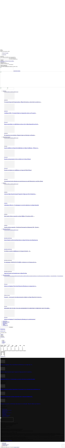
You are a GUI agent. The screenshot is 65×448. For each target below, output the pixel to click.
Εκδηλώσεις (2, 329)
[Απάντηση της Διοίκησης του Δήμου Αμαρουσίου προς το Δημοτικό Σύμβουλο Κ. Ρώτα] (2, 394)
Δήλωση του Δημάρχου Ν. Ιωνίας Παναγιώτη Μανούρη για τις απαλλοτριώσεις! (19, 319)
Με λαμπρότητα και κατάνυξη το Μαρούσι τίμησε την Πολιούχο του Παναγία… (19, 135)
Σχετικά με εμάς (4, 445)
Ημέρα (3, 342)
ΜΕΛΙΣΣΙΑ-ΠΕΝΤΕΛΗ (6, 229)
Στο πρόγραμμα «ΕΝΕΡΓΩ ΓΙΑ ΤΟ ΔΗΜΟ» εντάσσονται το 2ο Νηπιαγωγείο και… (20, 262)
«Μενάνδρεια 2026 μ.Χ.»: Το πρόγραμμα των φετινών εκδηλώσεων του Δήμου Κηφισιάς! (21, 205)
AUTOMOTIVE (5, 325)
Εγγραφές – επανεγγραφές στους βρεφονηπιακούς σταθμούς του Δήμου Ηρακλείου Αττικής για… (23, 297)
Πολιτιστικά (16, 91)
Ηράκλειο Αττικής (7, 295)
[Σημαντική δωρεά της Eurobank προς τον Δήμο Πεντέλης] (9, 270)
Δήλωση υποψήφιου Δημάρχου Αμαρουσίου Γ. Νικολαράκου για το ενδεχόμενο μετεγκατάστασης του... (20, 389)
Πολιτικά (13, 91)
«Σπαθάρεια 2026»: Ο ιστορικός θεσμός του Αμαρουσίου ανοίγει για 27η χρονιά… (20, 113)
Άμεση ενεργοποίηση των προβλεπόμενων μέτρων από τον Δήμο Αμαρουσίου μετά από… (21, 124)
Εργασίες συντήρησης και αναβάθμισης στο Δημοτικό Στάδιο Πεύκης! (18, 170)
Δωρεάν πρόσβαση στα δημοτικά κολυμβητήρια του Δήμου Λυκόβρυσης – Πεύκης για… (21, 147)
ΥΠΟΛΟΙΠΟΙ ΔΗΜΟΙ (6, 275)
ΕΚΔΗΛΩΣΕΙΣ (5, 323)
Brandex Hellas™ (16, 447)
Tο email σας (11, 64)
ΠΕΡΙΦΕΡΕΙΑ (5, 321)
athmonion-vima (2, 356)
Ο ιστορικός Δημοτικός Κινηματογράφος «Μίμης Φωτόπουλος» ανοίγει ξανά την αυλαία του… (22, 102)
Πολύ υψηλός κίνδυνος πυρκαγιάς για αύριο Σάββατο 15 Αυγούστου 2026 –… (19, 216)
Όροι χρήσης (2, 61)
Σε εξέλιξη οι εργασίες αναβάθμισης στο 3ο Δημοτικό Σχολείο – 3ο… (17, 251)
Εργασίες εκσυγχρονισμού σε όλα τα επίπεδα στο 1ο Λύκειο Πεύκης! (17, 159)
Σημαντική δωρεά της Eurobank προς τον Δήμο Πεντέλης (15, 273)
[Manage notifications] (2, 446)
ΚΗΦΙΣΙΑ (4, 183)
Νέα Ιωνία (5, 284)
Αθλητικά (7, 91)
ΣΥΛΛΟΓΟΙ (4, 322)
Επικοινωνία (4, 54)
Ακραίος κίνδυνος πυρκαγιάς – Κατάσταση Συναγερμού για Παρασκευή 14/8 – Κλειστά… (21, 227)
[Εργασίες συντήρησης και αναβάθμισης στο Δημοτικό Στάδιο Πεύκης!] (9, 167)
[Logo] (3, 89)
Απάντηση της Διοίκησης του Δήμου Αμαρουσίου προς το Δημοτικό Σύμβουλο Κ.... (16, 396)
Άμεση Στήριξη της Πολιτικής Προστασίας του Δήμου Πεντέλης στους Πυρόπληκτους (21, 240)
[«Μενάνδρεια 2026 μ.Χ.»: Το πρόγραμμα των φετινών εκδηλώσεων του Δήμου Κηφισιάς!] (9, 202)
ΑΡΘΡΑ (4, 324)
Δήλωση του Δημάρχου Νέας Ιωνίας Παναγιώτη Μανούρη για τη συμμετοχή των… (20, 286)
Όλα (5, 91)
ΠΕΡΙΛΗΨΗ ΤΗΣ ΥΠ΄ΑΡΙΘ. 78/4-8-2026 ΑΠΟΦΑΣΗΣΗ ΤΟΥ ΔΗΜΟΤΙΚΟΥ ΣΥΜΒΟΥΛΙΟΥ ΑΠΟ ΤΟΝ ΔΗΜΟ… (27, 308)
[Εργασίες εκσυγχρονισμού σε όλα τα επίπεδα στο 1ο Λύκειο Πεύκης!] (9, 156)
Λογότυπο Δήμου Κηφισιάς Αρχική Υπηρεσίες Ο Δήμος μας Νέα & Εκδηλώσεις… (20, 194)
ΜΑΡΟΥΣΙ (6, 100)
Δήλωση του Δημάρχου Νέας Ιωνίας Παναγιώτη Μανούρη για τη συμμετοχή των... (16, 364)
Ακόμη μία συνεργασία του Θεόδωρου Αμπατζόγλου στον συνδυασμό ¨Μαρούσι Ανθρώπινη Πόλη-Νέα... (20, 403)
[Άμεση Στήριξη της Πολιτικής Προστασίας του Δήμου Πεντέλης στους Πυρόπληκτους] (9, 237)
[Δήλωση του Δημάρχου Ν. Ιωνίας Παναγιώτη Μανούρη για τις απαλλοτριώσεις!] (9, 316)
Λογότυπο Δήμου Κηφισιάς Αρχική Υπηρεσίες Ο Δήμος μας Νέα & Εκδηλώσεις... (16, 371)
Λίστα (3, 341)
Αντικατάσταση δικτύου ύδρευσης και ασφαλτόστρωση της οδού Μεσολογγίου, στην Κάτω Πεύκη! (23, 181)
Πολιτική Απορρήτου (5, 444)
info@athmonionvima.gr (8, 440)
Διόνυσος (5, 306)
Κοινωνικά (10, 91)
